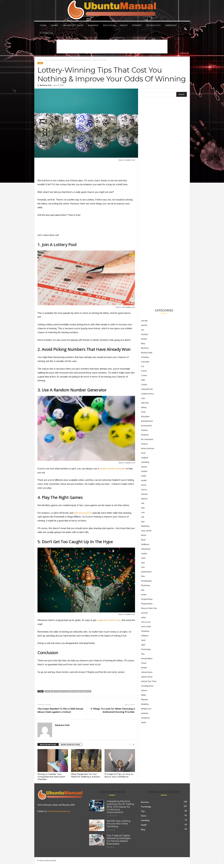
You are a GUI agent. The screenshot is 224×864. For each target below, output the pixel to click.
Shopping (145, 631)
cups (143, 398)
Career (144, 371)
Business (93, 25)
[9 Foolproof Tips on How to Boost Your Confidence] (120, 760)
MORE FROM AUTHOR (70, 744)
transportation (147, 658)
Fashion (144, 430)
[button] (185, 29)
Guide (143, 476)
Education (109, 25)
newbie (144, 553)
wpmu (143, 722)
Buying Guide (146, 353)
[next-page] (133, 744)
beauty (144, 339)
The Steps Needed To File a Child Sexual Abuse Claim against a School (60, 710)
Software (144, 636)
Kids (143, 508)
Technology (153, 25)
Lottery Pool (60, 691)
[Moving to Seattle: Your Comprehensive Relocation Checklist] (52, 760)
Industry (144, 494)
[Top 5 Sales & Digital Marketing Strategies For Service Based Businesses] (96, 840)
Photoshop (145, 585)
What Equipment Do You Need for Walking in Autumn (85, 775)
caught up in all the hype (109, 620)
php (142, 590)
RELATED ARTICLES (48, 744)
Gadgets (144, 458)
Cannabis (145, 362)
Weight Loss (146, 709)
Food (143, 453)
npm (143, 563)
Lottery (49, 691)
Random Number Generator (79, 691)
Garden (144, 471)
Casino (144, 375)
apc (142, 330)
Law (143, 512)
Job (142, 503)
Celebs (144, 385)
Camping (145, 357)
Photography (146, 581)
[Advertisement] (112, 46)
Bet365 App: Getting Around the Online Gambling (118, 823)
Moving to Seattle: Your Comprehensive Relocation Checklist (51, 776)
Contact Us (46, 33)
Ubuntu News (146, 672)
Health (124, 25)
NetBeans (145, 544)
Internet (137, 25)
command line (147, 389)
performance (146, 572)
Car (142, 366)
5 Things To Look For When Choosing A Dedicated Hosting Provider (113, 710)
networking (145, 549)
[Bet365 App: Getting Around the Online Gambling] (96, 825)
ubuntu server (147, 677)
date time (145, 403)
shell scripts (146, 627)
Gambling (145, 462)
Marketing (171, 25)
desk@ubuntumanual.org (59, 811)
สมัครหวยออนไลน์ (83, 513)
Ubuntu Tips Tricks (73, 25)
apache (144, 325)
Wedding (145, 704)
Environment (146, 426)
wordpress (145, 718)
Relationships (147, 604)
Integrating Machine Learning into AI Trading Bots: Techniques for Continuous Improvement (120, 807)
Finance (144, 444)
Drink (143, 412)
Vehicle (144, 690)
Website (144, 700)
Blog (143, 343)
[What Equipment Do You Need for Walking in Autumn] (86, 760)
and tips (144, 321)
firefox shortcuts (147, 448)
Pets (143, 576)
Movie (143, 535)
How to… (145, 490)
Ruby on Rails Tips (149, 608)
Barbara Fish (45, 85)
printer (143, 595)
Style (143, 645)
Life (142, 517)
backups (144, 334)
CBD (143, 380)
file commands (147, 439)
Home (43, 25)
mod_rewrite (146, 531)
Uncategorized (147, 686)
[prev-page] (129, 744)
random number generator (112, 468)
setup (143, 617)
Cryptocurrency (147, 394)
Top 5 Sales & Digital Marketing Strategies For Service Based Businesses (119, 839)
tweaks (144, 668)
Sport (143, 640)
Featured (145, 435)
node (143, 558)
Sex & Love (146, 622)
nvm (143, 567)
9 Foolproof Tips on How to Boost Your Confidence (119, 775)
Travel (143, 663)
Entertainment (147, 421)
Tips (45, 60)
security (144, 613)
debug (143, 407)
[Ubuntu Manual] (112, 10)
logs (143, 522)
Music (143, 540)
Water (143, 695)
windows (144, 713)
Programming (146, 599)
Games (54, 25)
